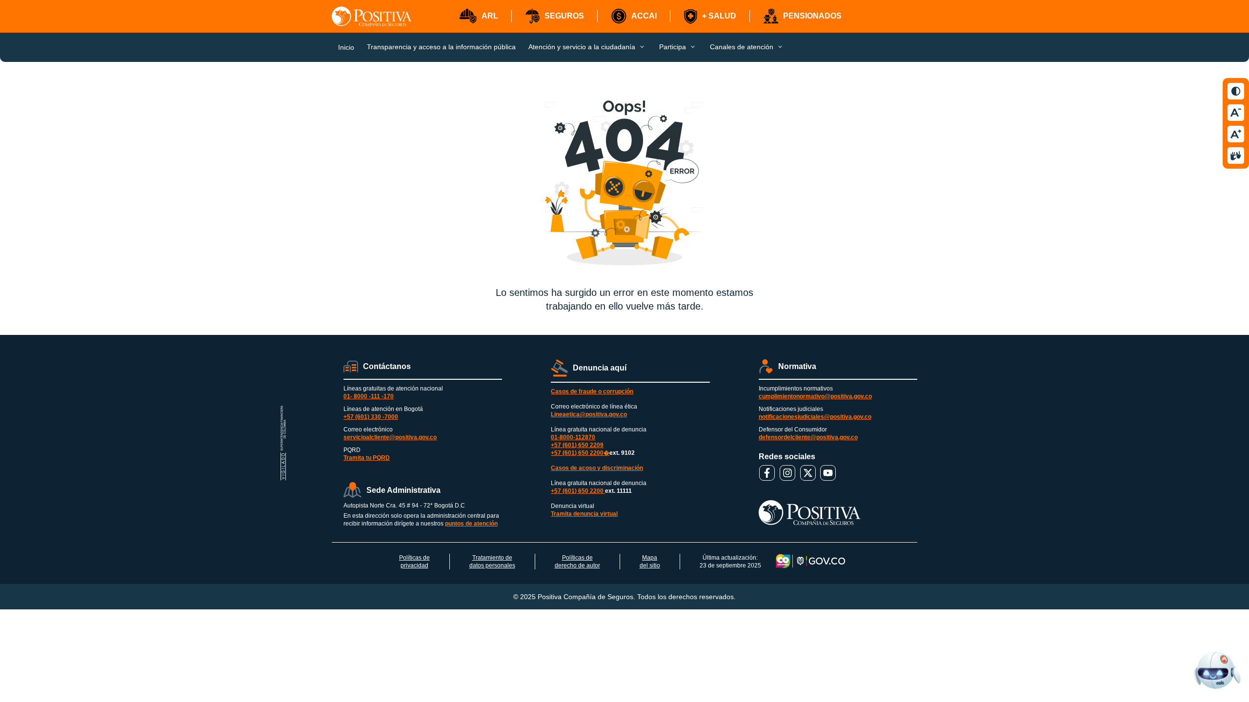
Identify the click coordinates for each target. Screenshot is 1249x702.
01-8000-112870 (573, 437)
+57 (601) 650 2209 (577, 445)
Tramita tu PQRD (366, 457)
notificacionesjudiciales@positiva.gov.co (815, 416)
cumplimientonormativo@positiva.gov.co (815, 396)
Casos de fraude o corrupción (592, 391)
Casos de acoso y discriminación (597, 468)
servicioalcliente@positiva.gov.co (390, 437)
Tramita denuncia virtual (584, 513)
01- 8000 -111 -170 (368, 396)
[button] (478, 16)
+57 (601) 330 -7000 (370, 416)
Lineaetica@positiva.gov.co (589, 414)
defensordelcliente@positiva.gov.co (808, 437)
